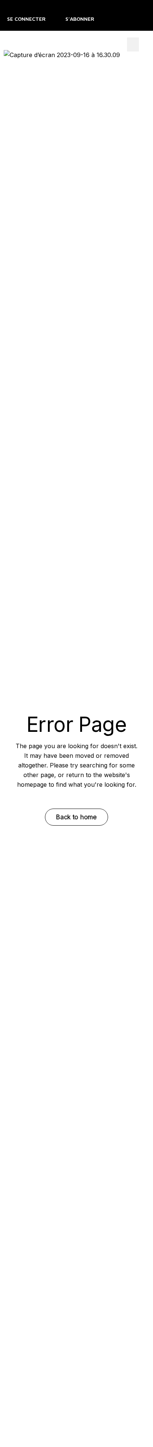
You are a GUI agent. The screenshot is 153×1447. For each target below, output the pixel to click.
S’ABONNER (79, 19)
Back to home (76, 817)
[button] (133, 44)
